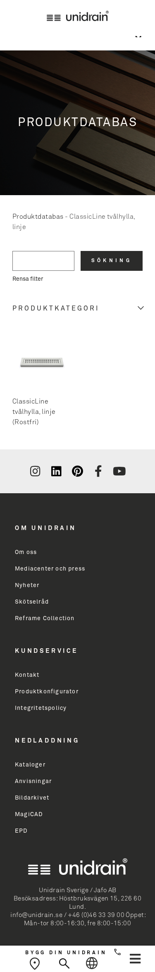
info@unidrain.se (36, 915)
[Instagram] (35, 471)
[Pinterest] (77, 471)
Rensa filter (27, 279)
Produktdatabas (38, 216)
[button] (135, 958)
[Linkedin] (56, 471)
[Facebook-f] (98, 471)
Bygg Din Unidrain (66, 953)
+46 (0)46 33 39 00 (96, 915)
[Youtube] (119, 471)
